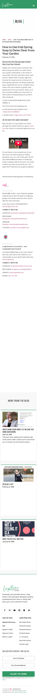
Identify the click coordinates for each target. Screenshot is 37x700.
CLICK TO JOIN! (18, 674)
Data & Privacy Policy (20, 692)
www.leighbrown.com (10, 206)
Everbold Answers (25, 629)
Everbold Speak (24, 633)
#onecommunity (8, 259)
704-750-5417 (13, 276)
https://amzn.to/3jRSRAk (11, 112)
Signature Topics (7, 633)
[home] (7, 5)
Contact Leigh (23, 644)
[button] (33, 5)
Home (4, 40)
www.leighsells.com (16, 272)
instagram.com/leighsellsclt (21, 269)
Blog (9, 40)
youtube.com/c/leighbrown (19, 228)
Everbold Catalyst (25, 626)
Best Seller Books (25, 622)
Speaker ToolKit (7, 629)
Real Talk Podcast (25, 640)
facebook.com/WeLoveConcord (21, 266)
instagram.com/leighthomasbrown (14, 219)
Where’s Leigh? (7, 637)
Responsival (16, 689)
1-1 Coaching (23, 637)
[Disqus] (18, 309)
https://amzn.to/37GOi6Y (22, 115)
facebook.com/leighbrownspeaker (23, 213)
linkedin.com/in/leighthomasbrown (15, 224)
